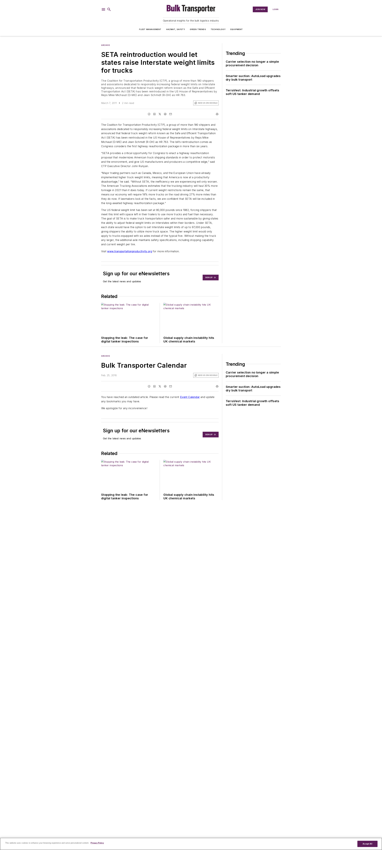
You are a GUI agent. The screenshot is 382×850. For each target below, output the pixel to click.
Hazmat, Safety (175, 29)
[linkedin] (154, 114)
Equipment (236, 29)
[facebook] (149, 114)
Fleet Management (150, 29)
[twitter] (159, 114)
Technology (218, 29)
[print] (217, 114)
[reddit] (165, 114)
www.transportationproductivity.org (129, 251)
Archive (105, 45)
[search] (109, 9)
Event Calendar (190, 397)
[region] (191, 844)
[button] (103, 9)
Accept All (367, 844)
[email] (170, 114)
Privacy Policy (97, 843)
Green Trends (198, 29)
